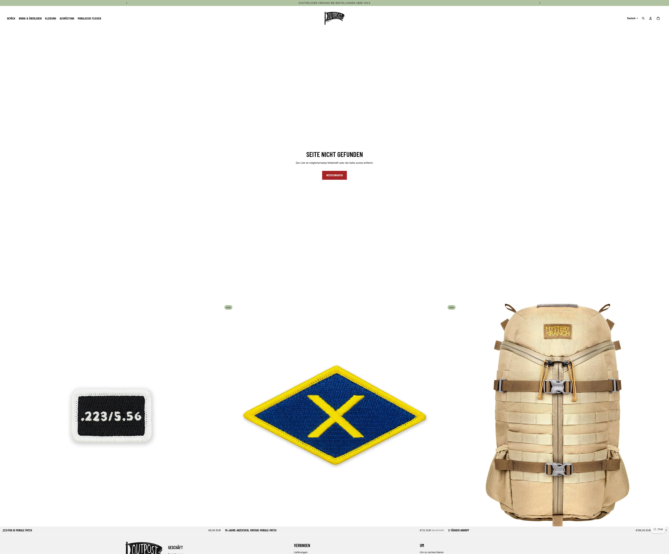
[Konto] (650, 18)
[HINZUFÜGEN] (217, 521)
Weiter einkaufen (334, 175)
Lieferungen (300, 552)
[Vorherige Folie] (451, 415)
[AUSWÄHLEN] (663, 521)
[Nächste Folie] (664, 415)
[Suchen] (643, 18)
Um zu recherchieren (432, 552)
